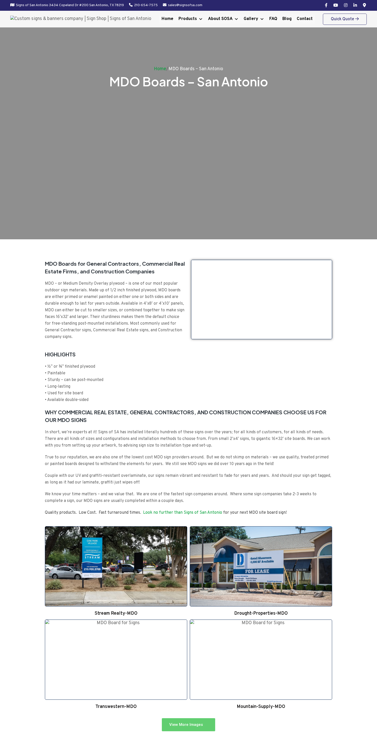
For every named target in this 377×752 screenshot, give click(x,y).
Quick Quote (343, 19)
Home (167, 19)
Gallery (251, 19)
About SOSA (220, 19)
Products (187, 19)
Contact (305, 19)
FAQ (273, 19)
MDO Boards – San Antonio (195, 69)
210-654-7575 (146, 5)
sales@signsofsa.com (185, 5)
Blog (287, 19)
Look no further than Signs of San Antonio (182, 512)
